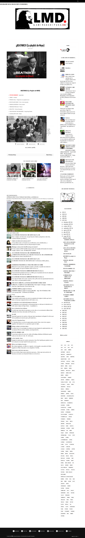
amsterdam (63, 352)
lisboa (62, 444)
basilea (72, 363)
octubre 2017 (67, 226)
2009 (63, 324)
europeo (72, 409)
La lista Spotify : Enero (17, 338)
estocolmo (63, 409)
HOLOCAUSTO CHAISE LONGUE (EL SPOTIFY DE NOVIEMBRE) (70, 147)
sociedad (67, 488)
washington (63, 513)
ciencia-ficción (64, 382)
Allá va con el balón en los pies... (19, 344)
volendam (72, 511)
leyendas (62, 442)
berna (66, 365)
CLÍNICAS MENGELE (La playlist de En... (28, 179)
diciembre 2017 (67, 222)
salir (73, 481)
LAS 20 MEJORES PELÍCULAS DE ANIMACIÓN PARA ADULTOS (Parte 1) (27, 271)
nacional (68, 458)
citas (73, 382)
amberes (69, 349)
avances (62, 363)
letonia (70, 439)
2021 (63, 212)
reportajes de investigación (67, 476)
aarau (65, 349)
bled (62, 368)
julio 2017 (66, 232)
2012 (63, 318)
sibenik (68, 485)
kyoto (73, 435)
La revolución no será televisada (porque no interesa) (24, 302)
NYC (73, 462)
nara (72, 458)
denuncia (62, 393)
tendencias (63, 497)
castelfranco (63, 377)
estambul (69, 407)
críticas (68, 386)
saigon (69, 481)
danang (69, 391)
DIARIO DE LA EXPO (69, 74)
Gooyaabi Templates (31, 536)
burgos (62, 375)
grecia (71, 421)
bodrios (65, 368)
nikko (72, 460)
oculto (62, 465)
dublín (66, 398)
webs (68, 513)
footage (70, 416)
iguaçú (62, 432)
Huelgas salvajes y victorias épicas (20, 326)
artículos (63, 361)
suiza (68, 492)
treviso (62, 502)
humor (70, 430)
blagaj (70, 365)
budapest (62, 372)
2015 (63, 312)
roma (62, 481)
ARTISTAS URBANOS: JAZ (69, 268)
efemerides (66, 400)
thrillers (63, 499)
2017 (63, 220)
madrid (67, 451)
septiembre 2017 (67, 228)
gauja (67, 421)
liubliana (68, 446)
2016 (63, 310)
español (68, 405)
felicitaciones (64, 414)
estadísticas (63, 407)
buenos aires (68, 372)
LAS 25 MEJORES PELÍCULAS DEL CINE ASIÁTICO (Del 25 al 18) (26, 235)
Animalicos (67, 68)
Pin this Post (42, 144)
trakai (71, 499)
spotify (33, 147)
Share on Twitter (32, 144)
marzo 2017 (66, 304)
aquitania (63, 356)
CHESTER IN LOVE (67, 253)
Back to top (74, 536)
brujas (73, 370)
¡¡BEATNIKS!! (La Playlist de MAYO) (30, 91)
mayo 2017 (66, 236)
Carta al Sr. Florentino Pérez (18, 320)
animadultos (68, 354)
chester (62, 379)
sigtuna (62, 488)
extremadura (68, 412)
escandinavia (70, 402)
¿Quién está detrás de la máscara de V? (21, 241)
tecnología (67, 495)
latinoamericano (64, 439)
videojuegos (72, 506)
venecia (62, 506)
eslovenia (63, 405)
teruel (72, 497)
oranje (71, 465)
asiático (68, 361)
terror (68, 497)
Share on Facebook (20, 144)
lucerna (62, 451)
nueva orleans (68, 462)
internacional (64, 435)
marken (62, 453)
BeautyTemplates (17, 536)
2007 (63, 328)
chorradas (68, 379)
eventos (62, 412)
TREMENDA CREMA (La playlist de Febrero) (22, 289)
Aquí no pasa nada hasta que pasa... (20, 350)
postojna (62, 472)
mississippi (71, 453)
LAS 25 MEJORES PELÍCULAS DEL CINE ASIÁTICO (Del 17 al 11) (25, 259)
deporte (67, 393)
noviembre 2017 (67, 224)
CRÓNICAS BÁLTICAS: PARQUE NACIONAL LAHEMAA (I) (22, 197)
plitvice (62, 469)
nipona (62, 462)
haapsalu (62, 425)
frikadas (62, 421)
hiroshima (63, 428)
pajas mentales (64, 467)
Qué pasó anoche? (69, 61)
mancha (71, 451)
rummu (65, 481)
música (29, 147)
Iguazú (66, 432)
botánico (62, 370)
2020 (63, 214)
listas (66, 444)
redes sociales (69, 472)
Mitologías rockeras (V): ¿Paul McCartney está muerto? (25, 247)
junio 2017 (66, 234)
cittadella (63, 384)
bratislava (68, 370)
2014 (63, 314)
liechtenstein (69, 442)
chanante (69, 377)
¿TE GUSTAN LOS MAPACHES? (67, 174)
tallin (62, 495)
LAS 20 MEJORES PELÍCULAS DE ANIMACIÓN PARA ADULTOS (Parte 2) (28, 277)
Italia (69, 435)
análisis (68, 352)
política (73, 469)
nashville (63, 460)
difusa (72, 393)
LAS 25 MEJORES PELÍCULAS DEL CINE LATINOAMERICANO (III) (26, 253)
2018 (63, 218)
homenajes (63, 430)
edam (62, 400)
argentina (72, 356)
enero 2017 (66, 308)
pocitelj (68, 469)
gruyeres (62, 423)
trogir (67, 502)
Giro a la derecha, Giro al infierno (19, 308)
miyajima (62, 455)
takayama (72, 492)
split (68, 490)
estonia (68, 409)
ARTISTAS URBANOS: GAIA (18, 332)
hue (67, 430)
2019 (63, 216)
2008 (63, 326)
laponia (67, 437)
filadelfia (71, 414)
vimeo (62, 511)
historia (68, 428)
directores (63, 395)
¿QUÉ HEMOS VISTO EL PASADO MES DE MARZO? (68, 286)
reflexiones (63, 474)
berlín (62, 365)
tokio (67, 499)
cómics (72, 384)
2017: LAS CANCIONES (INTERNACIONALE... (42, 179)
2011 (63, 320)
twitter (71, 502)
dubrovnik (71, 398)
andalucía (63, 354)
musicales (63, 458)
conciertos (63, 386)
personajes (71, 467)
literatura (71, 444)
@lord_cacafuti (63, 335)
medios (66, 453)
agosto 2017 (66, 230)
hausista (71, 425)
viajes (67, 506)
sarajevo (62, 483)
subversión (63, 492)
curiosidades (63, 391)
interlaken (71, 432)
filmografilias (64, 416)
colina (68, 384)
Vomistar (67, 118)
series (67, 483)
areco (67, 356)
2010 (63, 322)
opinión (66, 465)
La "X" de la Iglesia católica (18, 296)
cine (70, 382)
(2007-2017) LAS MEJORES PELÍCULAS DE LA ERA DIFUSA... (69, 244)
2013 (63, 316)
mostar (67, 455)
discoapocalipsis (70, 395)
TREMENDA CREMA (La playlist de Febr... (12, 179)
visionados (67, 511)
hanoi (67, 425)
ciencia (72, 379)
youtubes (62, 515)
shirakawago (63, 485)
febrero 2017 (66, 306)
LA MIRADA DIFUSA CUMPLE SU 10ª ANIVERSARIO (67, 276)
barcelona (68, 363)
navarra (68, 460)
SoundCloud (63, 490)
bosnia (70, 368)
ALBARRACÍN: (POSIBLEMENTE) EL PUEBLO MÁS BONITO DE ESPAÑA (27, 265)
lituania (62, 446)
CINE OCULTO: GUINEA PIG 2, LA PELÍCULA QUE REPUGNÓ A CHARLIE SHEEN (29, 283)
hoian (73, 428)
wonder (71, 513)
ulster (62, 504)
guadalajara (68, 423)
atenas (73, 361)
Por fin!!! (14, 314)
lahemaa (62, 437)
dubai (62, 398)
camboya (66, 375)
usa (70, 504)
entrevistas (63, 402)
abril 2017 (66, 302)
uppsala (66, 504)
